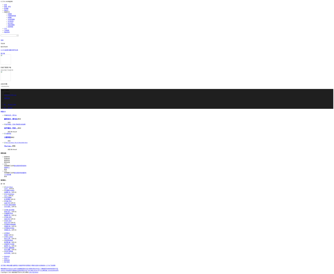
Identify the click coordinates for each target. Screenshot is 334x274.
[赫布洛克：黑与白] (10, 115)
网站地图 (9, 265)
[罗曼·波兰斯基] (9, 210)
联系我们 (28, 265)
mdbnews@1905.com (10, 95)
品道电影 (10, 26)
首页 (5, 4)
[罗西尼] (7, 233)
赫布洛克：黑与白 (10, 119)
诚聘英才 (16, 265)
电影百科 (7, 32)
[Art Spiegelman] (9, 194)
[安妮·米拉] (8, 217)
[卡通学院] (7, 133)
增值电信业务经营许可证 (19, 270)
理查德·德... (7, 226)
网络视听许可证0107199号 (9, 268)
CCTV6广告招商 (50, 265)
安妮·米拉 (7, 219)
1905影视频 (11, 19)
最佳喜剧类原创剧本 (20, 165)
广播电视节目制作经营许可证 (49, 268)
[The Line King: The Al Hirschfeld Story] (16, 142)
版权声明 (22, 265)
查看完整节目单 (13, 50)
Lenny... (6, 188)
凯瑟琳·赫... (7, 242)
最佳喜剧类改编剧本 (20, 172)
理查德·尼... (7, 230)
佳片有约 (10, 23)
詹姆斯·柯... (7, 215)
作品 (3, 111)
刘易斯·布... (7, 192)
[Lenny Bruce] (8, 187)
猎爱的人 (7, 167)
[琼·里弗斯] (8, 197)
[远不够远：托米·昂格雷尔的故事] (14, 124)
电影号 (6, 10)
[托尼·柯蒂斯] (8, 251)
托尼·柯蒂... (7, 253)
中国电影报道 (12, 15)
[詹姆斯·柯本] (8, 213)
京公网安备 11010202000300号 (49, 270)
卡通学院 (7, 137)
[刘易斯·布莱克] (9, 190)
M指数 (10, 17)
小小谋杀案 (7, 174)
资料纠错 (7, 98)
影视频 (6, 8)
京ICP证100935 (33, 272)
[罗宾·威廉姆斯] (9, 247)
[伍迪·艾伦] (8, 201)
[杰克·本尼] (8, 221)
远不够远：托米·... (11, 128)
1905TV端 (4, 84)
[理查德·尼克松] (9, 228)
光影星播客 (11, 25)
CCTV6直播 (4, 50)
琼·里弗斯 (7, 199)
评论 (9, 6)
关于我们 (3, 265)
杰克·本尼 (7, 222)
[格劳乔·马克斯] (9, 244)
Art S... (6, 195)
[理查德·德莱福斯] (10, 224)
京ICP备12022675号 (34, 270)
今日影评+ (11, 21)
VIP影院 (6, 30)
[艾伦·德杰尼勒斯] (10, 205)
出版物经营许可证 (22, 268)
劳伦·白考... (7, 238)
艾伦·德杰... (7, 206)
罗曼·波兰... (7, 211)
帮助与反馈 (35, 265)
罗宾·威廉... (7, 249)
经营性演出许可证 (34, 268)
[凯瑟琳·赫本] (8, 240)
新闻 (5, 6)
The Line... (8, 146)
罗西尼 (6, 235)
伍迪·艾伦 (7, 203)
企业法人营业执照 (6, 270)
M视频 (10, 14)
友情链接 (42, 265)
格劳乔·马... (7, 246)
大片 (5, 28)
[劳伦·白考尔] (8, 237)
